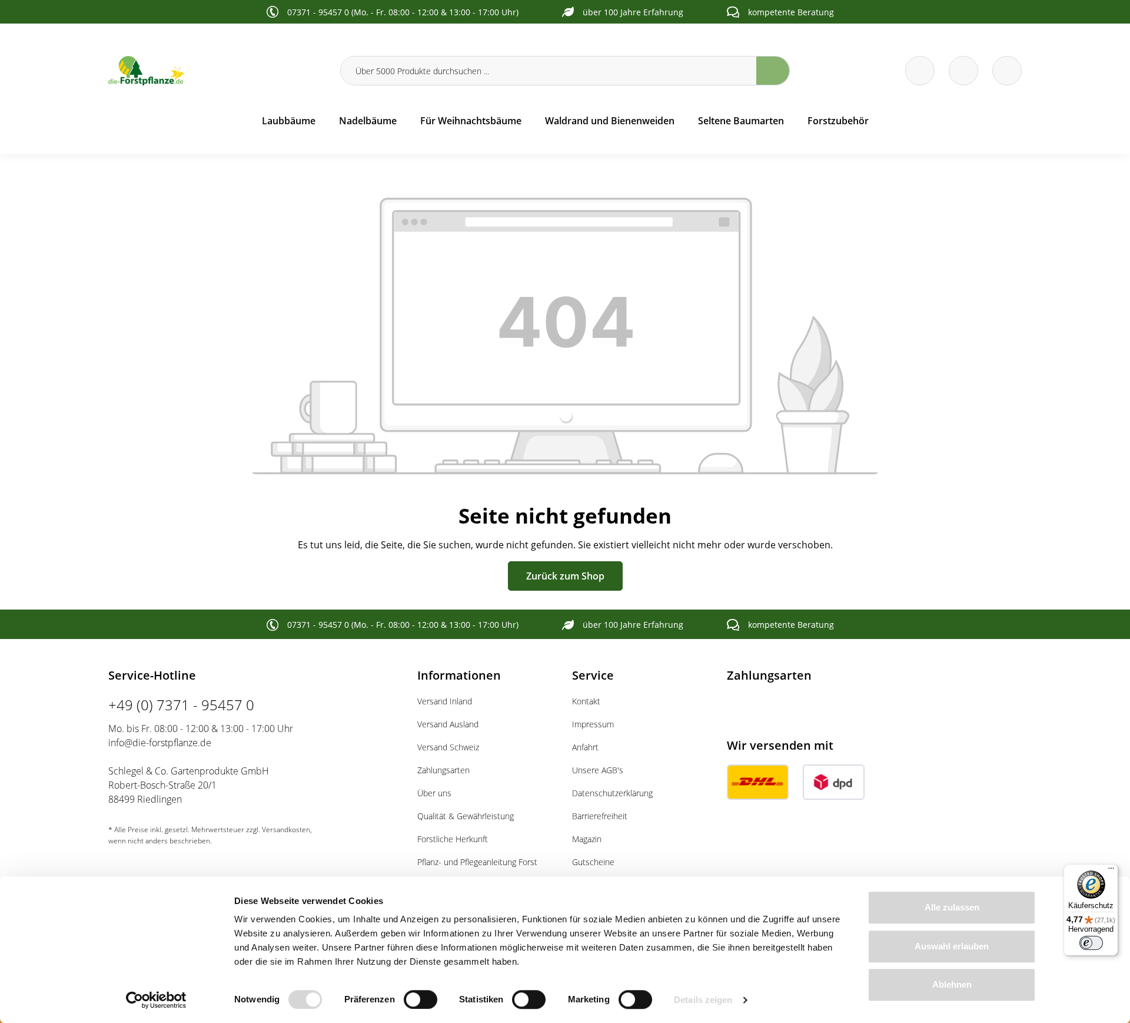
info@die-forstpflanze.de (159, 742)
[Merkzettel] (920, 70)
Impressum (593, 724)
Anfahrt (585, 747)
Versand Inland (444, 701)
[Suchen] (773, 70)
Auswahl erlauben (952, 946)
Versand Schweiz (448, 747)
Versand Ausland (447, 724)
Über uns (434, 793)
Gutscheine (593, 862)
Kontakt (586, 701)
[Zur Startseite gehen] (217, 70)
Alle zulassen (952, 907)
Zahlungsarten (443, 770)
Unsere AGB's (597, 770)
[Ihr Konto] (1007, 70)
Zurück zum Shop (565, 576)
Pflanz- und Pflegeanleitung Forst (477, 862)
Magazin (586, 839)
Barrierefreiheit (599, 816)
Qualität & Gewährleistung (465, 816)
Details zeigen (703, 1000)
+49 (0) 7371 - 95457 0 (181, 704)
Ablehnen (952, 984)
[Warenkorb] (963, 70)
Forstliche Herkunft (452, 839)
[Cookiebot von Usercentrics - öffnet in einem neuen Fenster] (156, 1000)
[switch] (420, 999)
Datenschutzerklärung (612, 793)
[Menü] (1111, 871)
